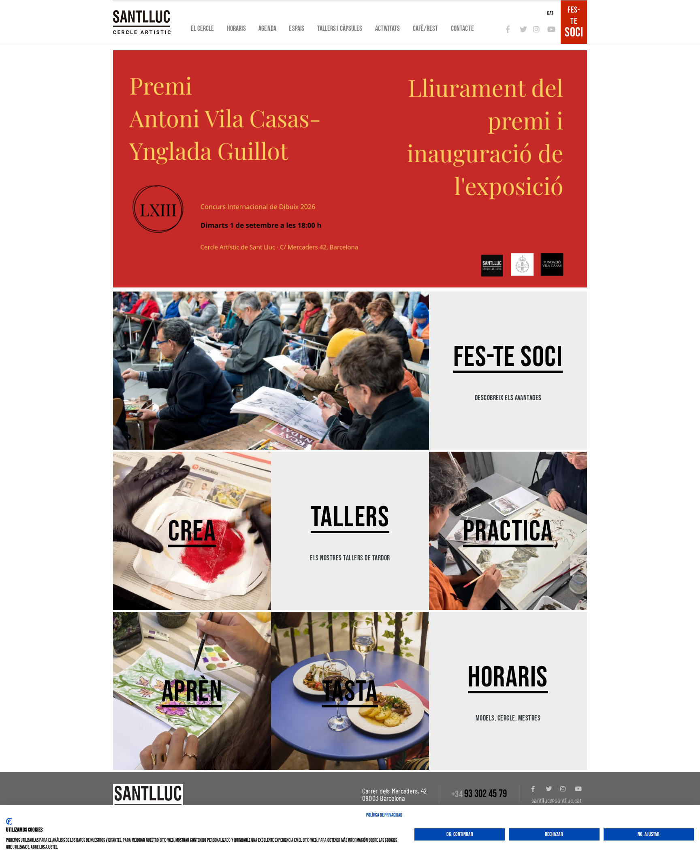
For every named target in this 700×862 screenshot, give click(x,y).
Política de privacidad (384, 815)
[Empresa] (142, 22)
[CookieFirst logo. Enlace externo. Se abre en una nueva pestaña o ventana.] (9, 821)
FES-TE (574, 22)
